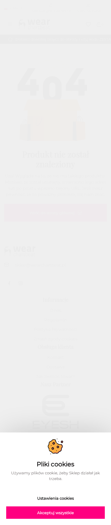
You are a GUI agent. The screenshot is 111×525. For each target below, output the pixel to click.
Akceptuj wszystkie (55, 512)
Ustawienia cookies (55, 498)
